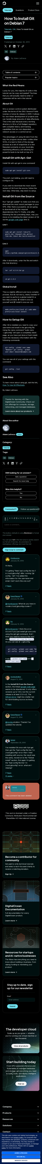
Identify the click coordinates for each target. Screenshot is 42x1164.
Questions (20, 10)
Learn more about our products (18, 411)
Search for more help (21, 481)
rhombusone (15, 558)
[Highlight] (19, 518)
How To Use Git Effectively (13, 385)
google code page (16, 220)
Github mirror (10, 697)
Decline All (21, 1157)
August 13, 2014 (16, 717)
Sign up (21, 1084)
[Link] (14, 518)
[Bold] (5, 518)
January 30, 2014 (17, 599)
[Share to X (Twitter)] (5, 46)
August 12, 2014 (16, 679)
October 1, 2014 (18, 790)
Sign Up (8, 874)
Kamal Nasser (15, 596)
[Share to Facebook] (10, 46)
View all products (21, 1046)
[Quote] (32, 518)
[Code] (7, 520)
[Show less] (36, 558)
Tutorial (8, 37)
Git (14, 29)
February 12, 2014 (17, 624)
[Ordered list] (30, 518)
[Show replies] (13, 776)
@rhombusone (11, 604)
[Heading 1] (21, 518)
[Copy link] (23, 46)
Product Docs (33, 10)
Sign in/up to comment (14, 550)
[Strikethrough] (12, 518)
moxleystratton (16, 677)
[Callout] (35, 518)
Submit (12, 1006)
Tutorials (7, 10)
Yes (21, 493)
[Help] (37, 520)
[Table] (5, 520)
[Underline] (10, 518)
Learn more (10, 921)
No (21, 497)
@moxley (9, 722)
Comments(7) (10, 509)
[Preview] (34, 520)
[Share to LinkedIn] (14, 46)
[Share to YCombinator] (18, 46)
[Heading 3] (25, 518)
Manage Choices (21, 1160)
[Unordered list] (28, 518)
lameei (13, 740)
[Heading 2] (23, 518)
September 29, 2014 (18, 742)
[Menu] (37, 3)
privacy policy (18, 1137)
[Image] (16, 518)
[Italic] (7, 518)
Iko (12, 621)
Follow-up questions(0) (30, 509)
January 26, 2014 (17, 561)
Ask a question (21, 477)
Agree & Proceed (21, 1153)
